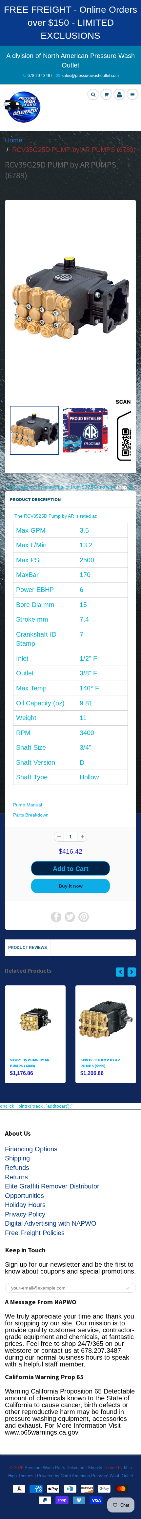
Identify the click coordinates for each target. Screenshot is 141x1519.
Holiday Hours (25, 1204)
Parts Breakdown (31, 815)
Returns (16, 1177)
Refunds (17, 1167)
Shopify (95, 1467)
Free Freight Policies (35, 1232)
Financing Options (31, 1149)
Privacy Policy (25, 1214)
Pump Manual (27, 804)
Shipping (17, 1158)
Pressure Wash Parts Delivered (54, 1467)
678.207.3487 (40, 75)
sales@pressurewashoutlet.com (90, 75)
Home (13, 140)
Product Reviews (27, 947)
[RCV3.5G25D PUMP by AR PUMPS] (70, 298)
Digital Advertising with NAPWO (50, 1223)
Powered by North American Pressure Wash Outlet (85, 1475)
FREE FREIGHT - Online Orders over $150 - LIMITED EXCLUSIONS (70, 23)
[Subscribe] (128, 1288)
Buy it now (71, 886)
